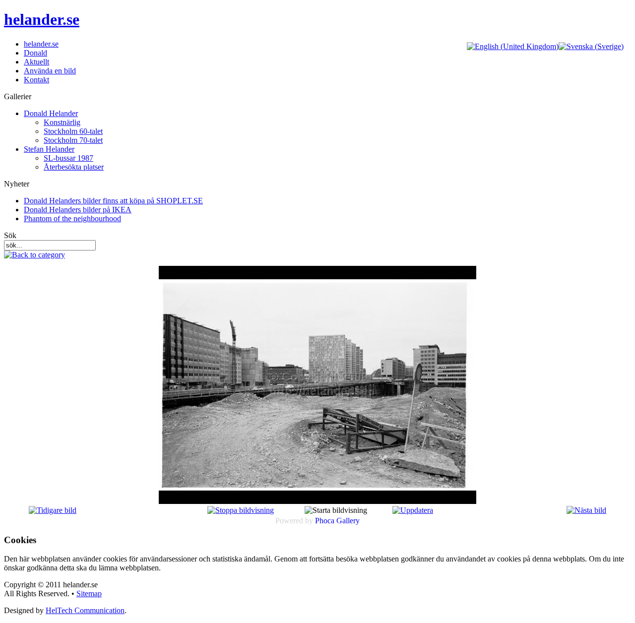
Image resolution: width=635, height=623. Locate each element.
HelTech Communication (85, 610)
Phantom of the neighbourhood (72, 218)
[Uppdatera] (412, 510)
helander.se (41, 19)
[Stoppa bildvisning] (240, 510)
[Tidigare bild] (52, 510)
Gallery (348, 520)
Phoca (324, 520)
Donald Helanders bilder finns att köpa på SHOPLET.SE (113, 200)
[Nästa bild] (586, 510)
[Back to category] (34, 254)
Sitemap (89, 593)
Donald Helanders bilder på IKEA (77, 209)
